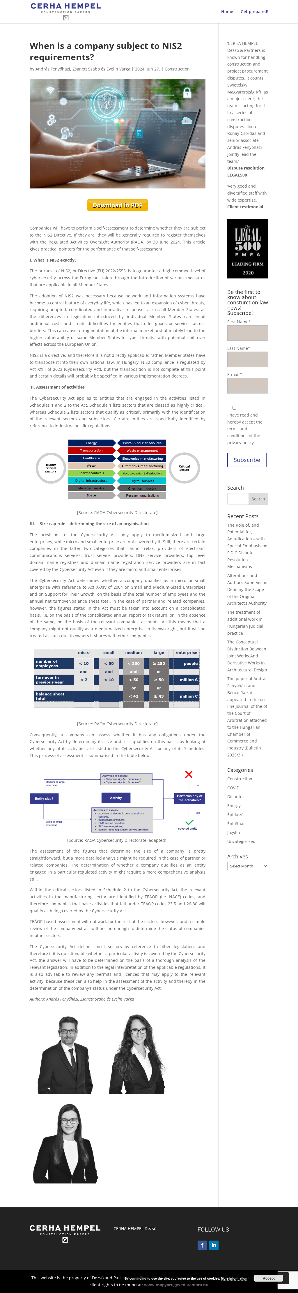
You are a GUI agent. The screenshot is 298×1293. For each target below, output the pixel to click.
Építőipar (236, 823)
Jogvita (233, 832)
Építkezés (236, 814)
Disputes (235, 796)
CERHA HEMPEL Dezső (134, 1228)
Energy (234, 805)
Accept (269, 1278)
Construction (177, 69)
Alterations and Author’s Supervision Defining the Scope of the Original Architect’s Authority (247, 589)
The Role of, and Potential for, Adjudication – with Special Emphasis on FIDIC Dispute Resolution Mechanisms (247, 545)
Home (227, 12)
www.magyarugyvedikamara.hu (176, 1284)
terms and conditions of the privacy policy (243, 435)
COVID (233, 788)
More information (234, 1278)
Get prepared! (254, 12)
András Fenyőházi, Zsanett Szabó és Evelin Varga (83, 69)
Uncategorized (241, 841)
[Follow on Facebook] (202, 1245)
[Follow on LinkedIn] (214, 1245)
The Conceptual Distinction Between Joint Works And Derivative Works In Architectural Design (247, 655)
